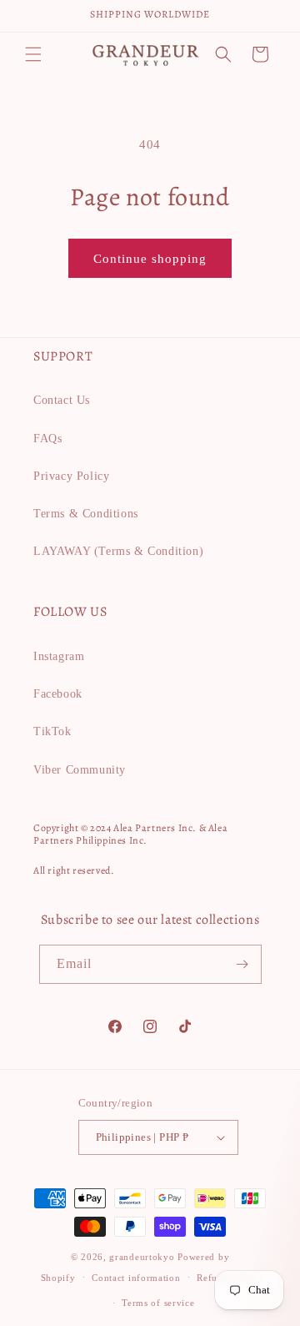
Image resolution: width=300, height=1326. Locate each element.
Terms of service (158, 1303)
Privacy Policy (71, 476)
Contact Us (61, 400)
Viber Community (79, 770)
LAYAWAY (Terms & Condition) (118, 551)
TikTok (52, 731)
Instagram (58, 656)
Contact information (136, 1278)
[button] (33, 54)
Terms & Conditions (85, 513)
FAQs (47, 438)
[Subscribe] (242, 964)
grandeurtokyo (141, 1257)
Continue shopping (150, 258)
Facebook (57, 694)
